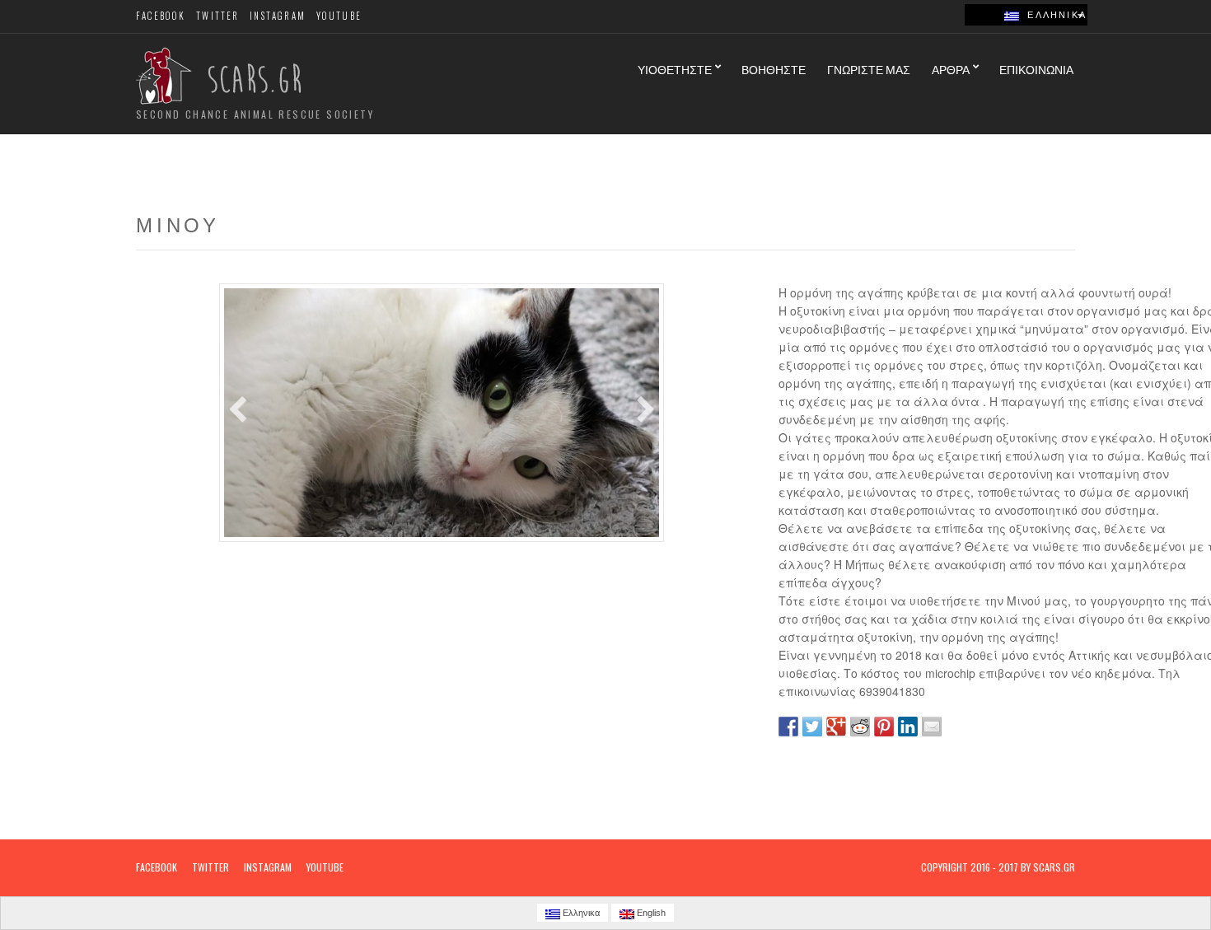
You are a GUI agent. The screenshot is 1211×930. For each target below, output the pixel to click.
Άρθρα (951, 68)
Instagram (278, 15)
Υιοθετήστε (675, 68)
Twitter (217, 15)
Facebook (161, 15)
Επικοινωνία (1036, 68)
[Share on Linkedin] (908, 726)
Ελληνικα (1053, 15)
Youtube (339, 15)
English (650, 913)
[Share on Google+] (836, 726)
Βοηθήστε (773, 68)
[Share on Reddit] (860, 726)
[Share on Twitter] (812, 726)
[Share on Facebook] (788, 726)
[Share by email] (932, 726)
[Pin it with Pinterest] (884, 726)
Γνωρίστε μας (868, 68)
